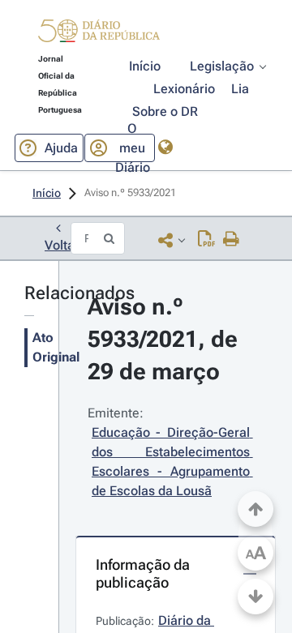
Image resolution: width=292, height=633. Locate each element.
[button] (99, 33)
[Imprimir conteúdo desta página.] (231, 239)
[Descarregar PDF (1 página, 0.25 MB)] (206, 239)
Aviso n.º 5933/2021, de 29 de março (165, 339)
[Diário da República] (99, 34)
